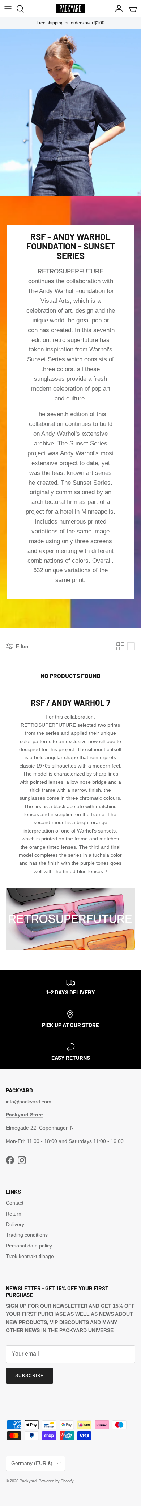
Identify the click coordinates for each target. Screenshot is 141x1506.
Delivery (15, 1224)
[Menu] (8, 9)
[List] (131, 646)
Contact (15, 1203)
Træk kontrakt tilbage (30, 1256)
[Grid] (120, 646)
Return (13, 1214)
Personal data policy (29, 1246)
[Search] (24, 9)
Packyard (28, 1481)
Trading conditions (27, 1235)
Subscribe (29, 1375)
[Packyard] (70, 8)
